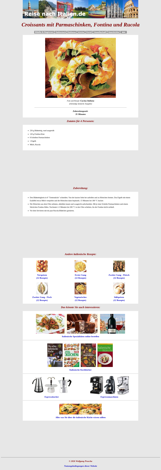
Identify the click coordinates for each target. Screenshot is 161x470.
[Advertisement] (80, 168)
